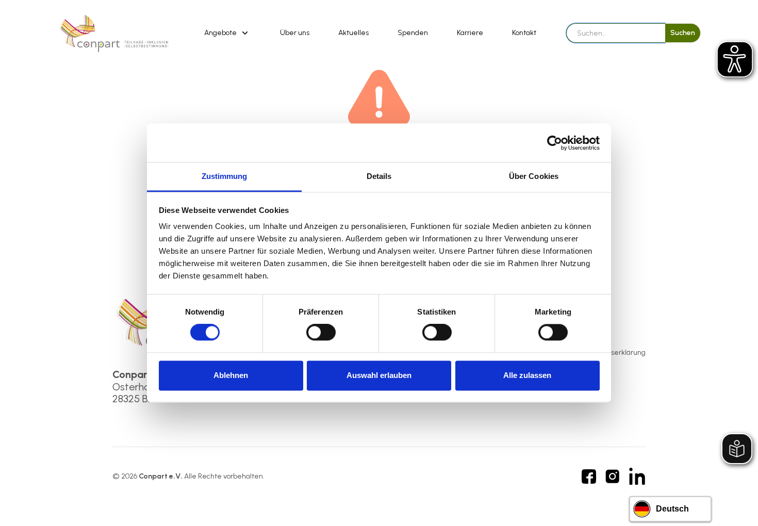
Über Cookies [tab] (533, 176)
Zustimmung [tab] (225, 176)
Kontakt (524, 32)
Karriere (470, 32)
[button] (227, 33)
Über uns (294, 32)
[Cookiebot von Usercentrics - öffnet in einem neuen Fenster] (554, 143)
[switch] (321, 332)
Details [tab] (379, 176)
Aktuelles (353, 32)
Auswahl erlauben (379, 375)
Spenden (413, 32)
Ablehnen (230, 375)
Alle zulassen (527, 375)
